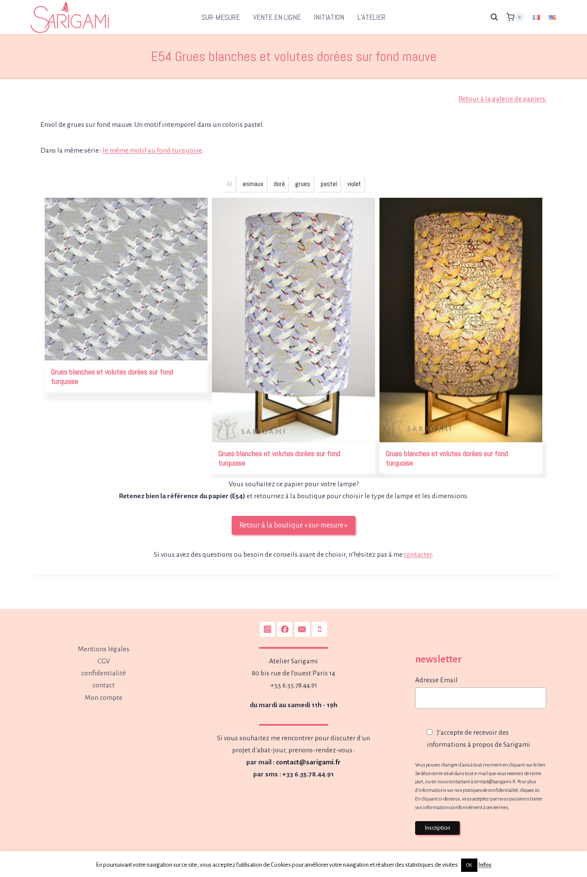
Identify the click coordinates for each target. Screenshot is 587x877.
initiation (329, 17)
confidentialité (103, 673)
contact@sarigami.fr (308, 762)
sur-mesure (221, 17)
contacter (418, 554)
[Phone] (319, 629)
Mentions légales (103, 649)
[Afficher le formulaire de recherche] (494, 17)
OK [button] (469, 865)
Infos (485, 865)
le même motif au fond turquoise (152, 150)
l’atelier (371, 17)
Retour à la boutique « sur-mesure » (293, 525)
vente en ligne (277, 17)
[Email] (302, 629)
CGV (104, 661)
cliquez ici (529, 790)
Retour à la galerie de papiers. (503, 99)
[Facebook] (284, 629)
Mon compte (103, 698)
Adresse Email (436, 680)
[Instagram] (267, 629)
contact (103, 685)
